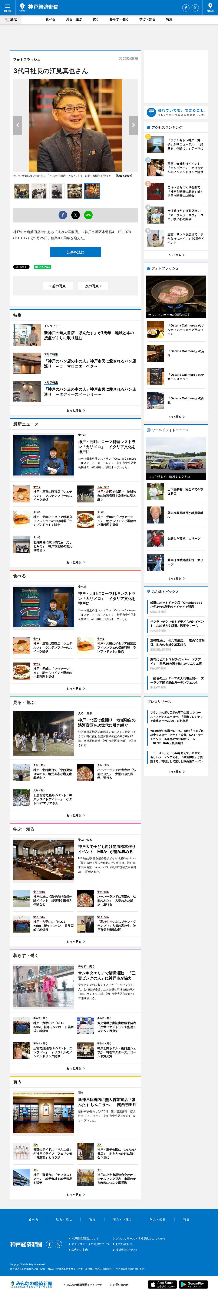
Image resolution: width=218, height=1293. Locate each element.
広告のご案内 (79, 1249)
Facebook (185, 7)
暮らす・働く (119, 19)
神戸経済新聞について (85, 1238)
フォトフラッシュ (26, 59)
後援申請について (127, 1249)
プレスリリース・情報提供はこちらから (140, 1238)
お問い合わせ (124, 1244)
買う (96, 19)
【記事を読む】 (124, 175)
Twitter (195, 7)
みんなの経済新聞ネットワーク (31, 1284)
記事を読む (75, 252)
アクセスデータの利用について (90, 1244)
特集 (169, 19)
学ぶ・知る (147, 19)
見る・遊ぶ (74, 19)
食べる (50, 19)
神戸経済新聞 (38, 7)
